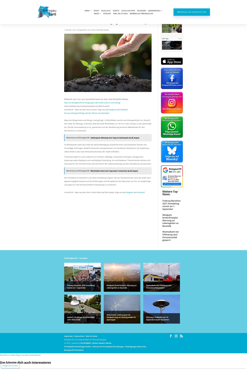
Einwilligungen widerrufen (135, 347)
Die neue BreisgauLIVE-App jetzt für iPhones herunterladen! (86, 113)
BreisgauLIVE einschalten (191, 12)
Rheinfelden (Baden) (102, 30)
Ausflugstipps (128, 11)
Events (116, 11)
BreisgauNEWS (81, 30)
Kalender (141, 11)
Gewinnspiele (154, 11)
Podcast (107, 14)
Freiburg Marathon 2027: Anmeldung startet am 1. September (171, 204)
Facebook (123, 109)
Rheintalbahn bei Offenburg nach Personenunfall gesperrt (170, 235)
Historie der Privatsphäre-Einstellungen (108, 347)
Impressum (68, 336)
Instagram (112, 109)
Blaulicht (106, 11)
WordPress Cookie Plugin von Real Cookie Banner (20, 355)
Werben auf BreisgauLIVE (141, 14)
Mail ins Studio (120, 14)
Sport (96, 11)
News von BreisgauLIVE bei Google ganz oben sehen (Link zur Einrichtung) (92, 102)
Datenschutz (79, 336)
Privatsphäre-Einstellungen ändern (77, 347)
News (87, 11)
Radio (96, 14)
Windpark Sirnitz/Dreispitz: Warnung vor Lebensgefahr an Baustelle (170, 220)
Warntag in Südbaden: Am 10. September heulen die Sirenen (157, 318)
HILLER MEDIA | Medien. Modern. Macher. (96, 343)
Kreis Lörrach (91, 30)
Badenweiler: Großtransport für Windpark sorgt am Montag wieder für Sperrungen (121, 317)
